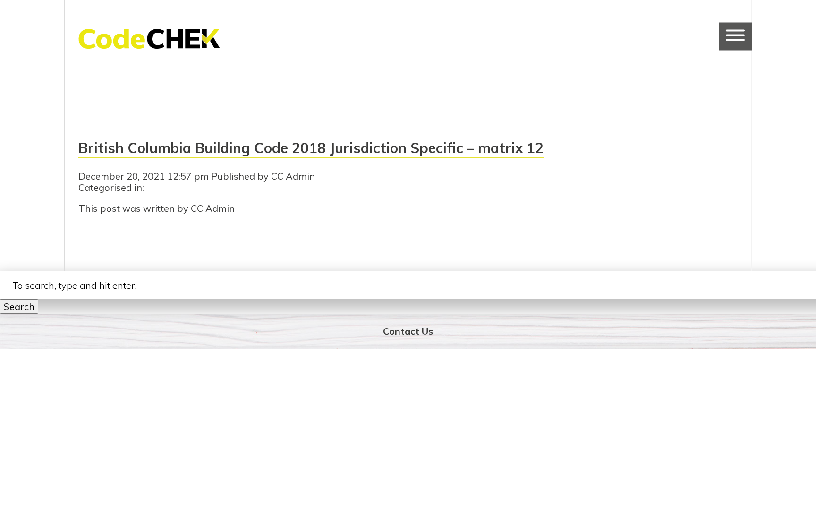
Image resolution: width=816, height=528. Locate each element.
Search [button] (19, 306)
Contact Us (408, 331)
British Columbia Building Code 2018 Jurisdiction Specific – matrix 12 (311, 148)
